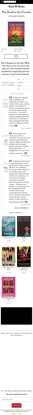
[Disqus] (16, 360)
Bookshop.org (7, 411)
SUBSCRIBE (17, 405)
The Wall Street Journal (5, 143)
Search (19, 1)
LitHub (14, 414)
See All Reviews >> (22, 208)
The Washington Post (5, 106)
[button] (16, 316)
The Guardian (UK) (5, 171)
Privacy (19, 414)
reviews (11, 85)
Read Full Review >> (25, 128)
